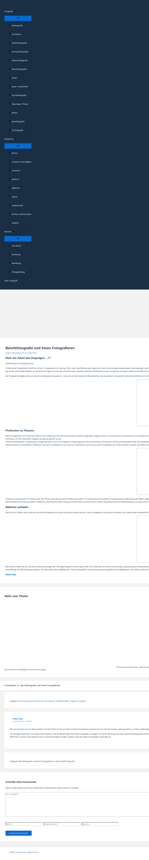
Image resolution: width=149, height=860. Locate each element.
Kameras (15, 179)
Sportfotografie (18, 121)
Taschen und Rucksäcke (21, 214)
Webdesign (16, 263)
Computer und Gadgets (21, 162)
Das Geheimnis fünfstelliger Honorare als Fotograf (25, 669)
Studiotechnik (17, 205)
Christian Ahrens (26, 363)
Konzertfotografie (19, 69)
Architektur (16, 34)
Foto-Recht (16, 245)
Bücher (15, 153)
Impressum (21, 852)
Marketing (16, 254)
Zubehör (15, 223)
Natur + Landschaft (20, 86)
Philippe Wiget (17, 719)
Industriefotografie (20, 60)
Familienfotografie (19, 43)
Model (14, 78)
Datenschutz (33, 852)
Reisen (14, 112)
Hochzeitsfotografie (20, 51)
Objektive (16, 188)
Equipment (9, 139)
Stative (14, 196)
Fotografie (8, 11)
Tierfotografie (17, 130)
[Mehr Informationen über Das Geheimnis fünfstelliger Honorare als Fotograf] (59, 665)
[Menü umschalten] (17, 18)
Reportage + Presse (20, 104)
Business (8, 231)
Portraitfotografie (19, 95)
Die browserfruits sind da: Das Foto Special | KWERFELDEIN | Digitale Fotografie (52, 701)
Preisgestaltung (18, 272)
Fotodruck (16, 170)
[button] (14, 11)
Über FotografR (10, 280)
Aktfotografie (17, 25)
